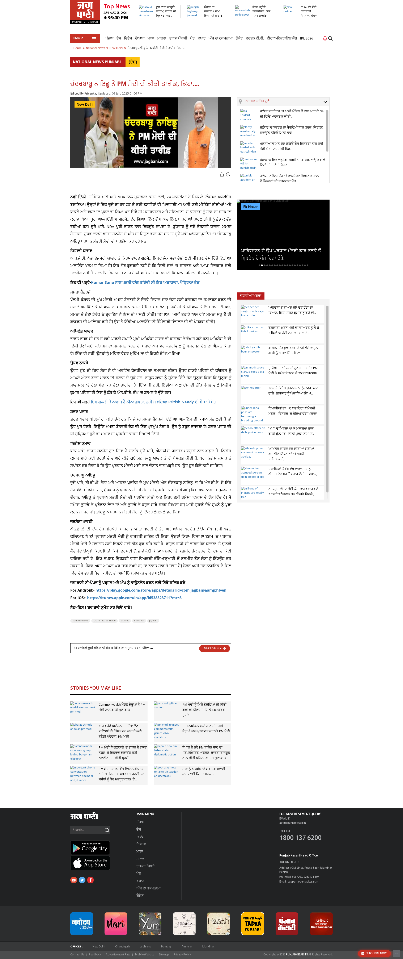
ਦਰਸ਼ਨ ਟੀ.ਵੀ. (255, 38)
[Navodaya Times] (81, 923)
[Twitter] (82, 880)
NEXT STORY (213, 648)
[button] (287, 101)
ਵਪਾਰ (202, 38)
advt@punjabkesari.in (292, 823)
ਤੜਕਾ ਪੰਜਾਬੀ (178, 38)
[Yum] (150, 923)
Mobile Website (144, 954)
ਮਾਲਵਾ (161, 38)
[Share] (222, 174)
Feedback (95, 954)
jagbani (153, 620)
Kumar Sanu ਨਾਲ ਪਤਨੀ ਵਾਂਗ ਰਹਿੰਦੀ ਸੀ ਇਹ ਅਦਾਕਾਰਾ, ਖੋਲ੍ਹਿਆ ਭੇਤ (145, 283)
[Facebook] (90, 880)
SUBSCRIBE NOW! (376, 953)
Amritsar (187, 946)
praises (125, 620)
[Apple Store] (100, 863)
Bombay (166, 946)
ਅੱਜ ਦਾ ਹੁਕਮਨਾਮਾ (221, 38)
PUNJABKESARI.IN (297, 954)
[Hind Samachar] (321, 923)
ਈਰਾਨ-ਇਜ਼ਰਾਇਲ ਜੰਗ (282, 38)
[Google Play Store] (100, 848)
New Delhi (99, 946)
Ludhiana (145, 946)
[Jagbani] (90, 818)
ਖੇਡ (192, 38)
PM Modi (139, 620)
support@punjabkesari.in (303, 881)
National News (80, 620)
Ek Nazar (250, 206)
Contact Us (77, 954)
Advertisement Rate (118, 954)
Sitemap (164, 954)
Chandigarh (122, 946)
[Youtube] (73, 880)
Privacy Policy (182, 954)
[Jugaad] (184, 923)
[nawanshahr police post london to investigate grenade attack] (253, 31)
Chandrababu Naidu (104, 620)
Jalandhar (208, 946)
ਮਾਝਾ (151, 38)
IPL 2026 (306, 38)
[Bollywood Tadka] (252, 923)
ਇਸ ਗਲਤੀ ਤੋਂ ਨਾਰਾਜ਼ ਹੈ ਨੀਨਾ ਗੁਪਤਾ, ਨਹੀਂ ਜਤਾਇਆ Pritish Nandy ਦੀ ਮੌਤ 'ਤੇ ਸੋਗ (153, 402)
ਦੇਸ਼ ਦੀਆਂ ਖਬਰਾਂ (250, 296)
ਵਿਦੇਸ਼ (128, 38)
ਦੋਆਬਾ (140, 38)
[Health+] (218, 923)
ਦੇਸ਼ (118, 38)
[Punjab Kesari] (287, 923)
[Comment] (228, 174)
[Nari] (116, 923)
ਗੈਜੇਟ (239, 38)
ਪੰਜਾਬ (110, 38)
